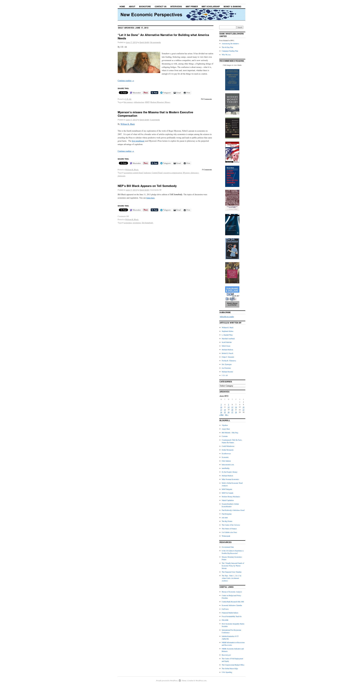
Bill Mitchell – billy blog (230, 432)
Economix (225, 457)
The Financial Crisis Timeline (231, 572)
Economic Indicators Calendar (232, 605)
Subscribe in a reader (227, 316)
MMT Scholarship (211, 6)
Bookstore (145, 6)
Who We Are (226, 54)
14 (236, 407)
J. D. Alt (128, 99)
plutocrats (121, 175)
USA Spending (227, 672)
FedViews (225, 609)
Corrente (225, 436)
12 (228, 407)
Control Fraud (157, 172)
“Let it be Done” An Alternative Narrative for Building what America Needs (163, 36)
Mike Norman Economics (230, 479)
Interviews (176, 6)
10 (221, 407)
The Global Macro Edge (230, 668)
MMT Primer (192, 6)
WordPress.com (201, 680)
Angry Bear (226, 429)
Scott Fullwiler (227, 342)
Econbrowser (226, 453)
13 (232, 407)
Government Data (228, 547)
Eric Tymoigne (227, 364)
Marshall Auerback (228, 338)
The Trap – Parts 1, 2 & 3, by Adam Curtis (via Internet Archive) (231, 578)
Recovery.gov (226, 655)
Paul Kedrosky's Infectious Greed (233, 510)
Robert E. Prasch (227, 353)
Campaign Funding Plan (230, 51)
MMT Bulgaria (227, 489)
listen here (150, 197)
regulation (137, 222)
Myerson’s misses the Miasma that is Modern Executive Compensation (155, 114)
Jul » (226, 415)
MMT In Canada (227, 493)
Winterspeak (226, 536)
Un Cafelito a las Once (229, 532)
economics (128, 222)
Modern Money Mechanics (231, 496)
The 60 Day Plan (227, 47)
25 (225, 412)
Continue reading (126, 80)
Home (122, 6)
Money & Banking (232, 6)
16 (243, 407)
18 (225, 409)
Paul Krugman (227, 514)
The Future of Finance (229, 528)
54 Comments (206, 99)
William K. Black (128, 124)
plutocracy (195, 172)
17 (221, 409)
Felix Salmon (226, 461)
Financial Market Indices (230, 613)
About (132, 6)
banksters (147, 172)
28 (236, 412)
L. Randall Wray (227, 335)
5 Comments (207, 169)
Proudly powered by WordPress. (167, 680)
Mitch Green (226, 346)
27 (232, 412)
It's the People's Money (229, 472)
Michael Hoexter (227, 371)
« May (221, 415)
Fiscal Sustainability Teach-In (231, 616)
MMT (147, 102)
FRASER (225, 620)
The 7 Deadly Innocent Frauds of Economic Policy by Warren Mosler (233, 565)
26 (228, 412)
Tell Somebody (147, 222)
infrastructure (139, 102)
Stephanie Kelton (227, 331)
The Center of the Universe (231, 525)
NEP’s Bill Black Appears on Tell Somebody (147, 186)
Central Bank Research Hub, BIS (233, 601)
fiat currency (128, 102)
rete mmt (225, 517)
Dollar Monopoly (228, 450)
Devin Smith (144, 42)
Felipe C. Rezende (228, 357)
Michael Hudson (227, 349)
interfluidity (226, 468)
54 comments (155, 42)
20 (232, 409)
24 (221, 412)
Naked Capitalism (228, 500)
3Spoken (225, 425)
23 (243, 409)
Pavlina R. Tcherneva (229, 360)
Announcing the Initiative (230, 43)
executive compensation (172, 172)
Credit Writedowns (228, 446)
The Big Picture (227, 521)
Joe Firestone (226, 368)
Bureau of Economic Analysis (232, 592)
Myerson (186, 172)
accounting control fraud (133, 172)
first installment (138, 140)
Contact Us (160, 6)
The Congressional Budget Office (233, 665)
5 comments (155, 119)
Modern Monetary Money (160, 102)
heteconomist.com (228, 464)
